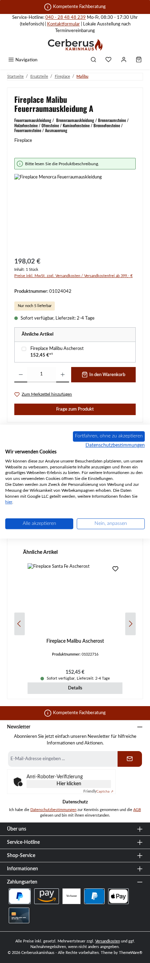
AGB (137, 810)
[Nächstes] (130, 623)
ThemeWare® (130, 953)
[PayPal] (94, 896)
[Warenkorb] (139, 60)
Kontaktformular (63, 24)
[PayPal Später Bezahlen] (20, 896)
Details (75, 688)
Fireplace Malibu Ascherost (57, 348)
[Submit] (130, 759)
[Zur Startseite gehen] (75, 44)
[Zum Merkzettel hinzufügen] (115, 570)
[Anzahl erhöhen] (62, 374)
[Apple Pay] (118, 896)
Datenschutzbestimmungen (53, 810)
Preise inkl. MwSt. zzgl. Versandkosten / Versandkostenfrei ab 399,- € (73, 276)
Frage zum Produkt (75, 409)
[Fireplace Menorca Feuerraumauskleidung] (75, 213)
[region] (75, 205)
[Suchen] (93, 60)
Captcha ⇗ (98, 791)
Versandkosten (107, 941)
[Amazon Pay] (46, 896)
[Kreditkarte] (19, 915)
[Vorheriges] (19, 623)
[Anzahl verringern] (20, 374)
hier (8, 502)
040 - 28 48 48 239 (65, 17)
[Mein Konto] (124, 60)
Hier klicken (69, 783)
